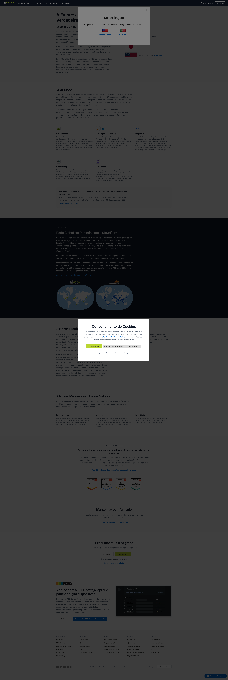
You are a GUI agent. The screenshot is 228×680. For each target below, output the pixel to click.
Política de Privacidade (127, 337)
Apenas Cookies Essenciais (113, 346)
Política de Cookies (109, 337)
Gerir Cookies (133, 346)
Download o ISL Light (122, 353)
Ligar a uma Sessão (104, 353)
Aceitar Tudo (94, 346)
